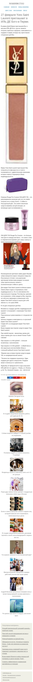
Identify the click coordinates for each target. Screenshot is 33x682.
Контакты (5, 675)
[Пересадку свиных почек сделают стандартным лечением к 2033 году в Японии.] (16, 490)
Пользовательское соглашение (14, 675)
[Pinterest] (16, 378)
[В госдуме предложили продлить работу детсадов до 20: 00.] (16, 411)
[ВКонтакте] (10, 378)
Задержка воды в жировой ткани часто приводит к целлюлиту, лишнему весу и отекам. (15, 651)
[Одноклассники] (23, 378)
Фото (25, 10)
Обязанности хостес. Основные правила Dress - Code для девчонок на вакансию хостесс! (15, 644)
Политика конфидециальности (9, 677)
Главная (6, 7)
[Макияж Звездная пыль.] (16, 394)
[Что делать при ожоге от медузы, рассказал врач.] (16, 611)
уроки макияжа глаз (21, 374)
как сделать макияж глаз (11, 374)
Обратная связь (6, 679)
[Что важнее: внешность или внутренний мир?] (16, 553)
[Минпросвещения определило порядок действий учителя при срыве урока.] (16, 570)
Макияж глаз (16, 3)
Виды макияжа (23, 7)
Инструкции (17, 10)
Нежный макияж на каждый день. (13, 639)
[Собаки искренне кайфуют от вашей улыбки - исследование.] (16, 431)
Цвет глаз (8, 10)
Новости (14, 7)
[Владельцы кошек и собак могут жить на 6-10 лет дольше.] (16, 470)
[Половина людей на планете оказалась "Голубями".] (16, 451)
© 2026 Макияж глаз (7, 673)
